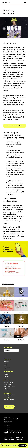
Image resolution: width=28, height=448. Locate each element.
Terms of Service (8, 382)
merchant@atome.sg (9, 399)
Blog (5, 363)
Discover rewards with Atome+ (14, 126)
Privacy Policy (7, 384)
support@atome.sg (9, 395)
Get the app (9, 406)
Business (6, 374)
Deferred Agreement (9, 386)
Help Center (7, 367)
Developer (6, 376)
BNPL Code (7, 388)
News (5, 365)
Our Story (6, 361)
